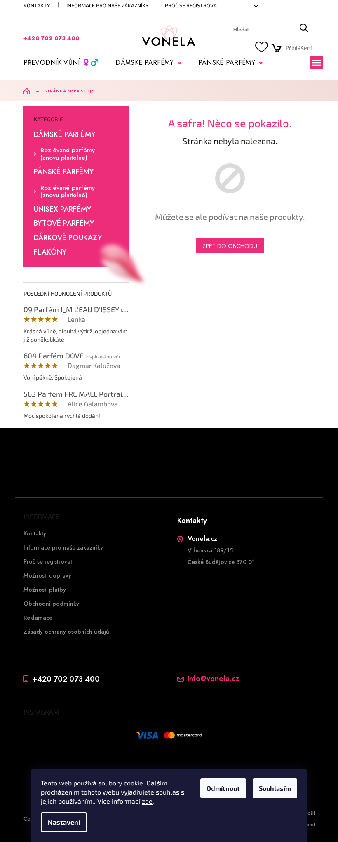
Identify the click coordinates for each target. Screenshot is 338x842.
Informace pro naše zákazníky (107, 5)
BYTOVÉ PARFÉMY (64, 223)
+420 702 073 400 (66, 679)
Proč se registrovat (192, 5)
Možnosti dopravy (47, 575)
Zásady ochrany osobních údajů (66, 631)
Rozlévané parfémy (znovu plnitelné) (67, 154)
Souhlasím (275, 788)
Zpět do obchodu (229, 246)
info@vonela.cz (213, 679)
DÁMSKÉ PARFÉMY (64, 134)
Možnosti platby (44, 589)
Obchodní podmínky (51, 603)
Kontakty (36, 5)
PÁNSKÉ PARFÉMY (64, 172)
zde (147, 801)
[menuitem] (61, 63)
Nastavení (64, 822)
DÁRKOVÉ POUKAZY (68, 238)
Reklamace (37, 617)
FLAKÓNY (50, 252)
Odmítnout (223, 788)
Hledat (304, 30)
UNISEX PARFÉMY (62, 209)
